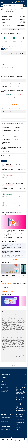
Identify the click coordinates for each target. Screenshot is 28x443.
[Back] (2, 5)
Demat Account (4, 289)
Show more (14, 104)
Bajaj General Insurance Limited (20, 420)
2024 (7, 48)
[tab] (8, 95)
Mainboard (4, 161)
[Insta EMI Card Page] (19, 2)
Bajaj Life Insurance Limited (20, 422)
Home (3, 440)
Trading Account (12, 289)
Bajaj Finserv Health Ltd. (20, 429)
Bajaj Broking (18, 427)
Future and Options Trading (7, 291)
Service (7, 440)
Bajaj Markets (18, 424)
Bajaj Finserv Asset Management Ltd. (19, 431)
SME (9, 161)
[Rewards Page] (22, 2)
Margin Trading (19, 289)
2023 (11, 48)
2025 (3, 48)
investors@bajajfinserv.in (6, 424)
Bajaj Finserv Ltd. (19, 416)
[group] (10, 271)
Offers (16, 440)
